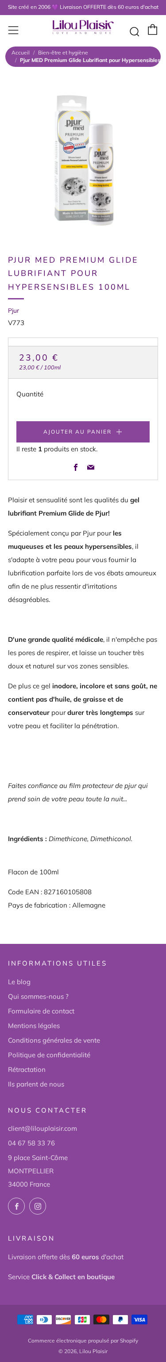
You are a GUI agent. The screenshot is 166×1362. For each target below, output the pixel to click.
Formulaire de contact (41, 1011)
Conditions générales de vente (54, 1040)
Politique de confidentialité (49, 1055)
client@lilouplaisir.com (42, 1128)
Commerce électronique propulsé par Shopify (83, 1340)
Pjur (13, 310)
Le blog (19, 982)
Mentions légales (34, 1025)
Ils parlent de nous (36, 1084)
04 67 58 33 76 (31, 1143)
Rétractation (27, 1069)
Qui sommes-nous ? (38, 996)
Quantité (29, 394)
